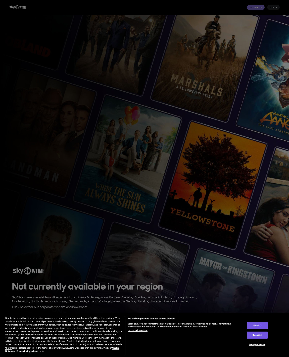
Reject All (257, 335)
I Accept (257, 325)
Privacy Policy (23, 351)
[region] (144, 335)
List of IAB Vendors (138, 330)
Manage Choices (257, 344)
